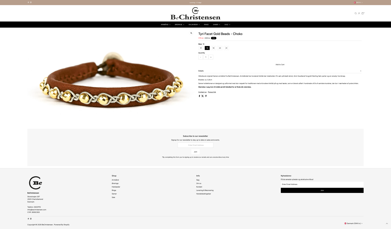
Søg (197, 180)
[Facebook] (28, 2)
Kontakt (199, 187)
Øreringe (179, 24)
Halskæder (193, 24)
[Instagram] (31, 2)
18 (207, 48)
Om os (198, 183)
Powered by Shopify (61, 225)
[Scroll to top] (387, 223)
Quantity (201, 53)
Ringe (206, 24)
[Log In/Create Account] (359, 13)
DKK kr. (358, 2)
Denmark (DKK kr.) (354, 223)
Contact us (202, 92)
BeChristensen (47, 225)
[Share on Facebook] (199, 96)
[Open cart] (362, 13)
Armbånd (165, 24)
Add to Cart (280, 64)
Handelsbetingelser (203, 194)
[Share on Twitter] (202, 96)
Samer (216, 24)
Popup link (212, 92)
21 (227, 48)
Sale (227, 24)
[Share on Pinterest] (206, 96)
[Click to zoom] (191, 33)
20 (221, 48)
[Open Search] (356, 13)
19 (214, 48)
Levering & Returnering (205, 190)
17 (201, 48)
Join (195, 152)
